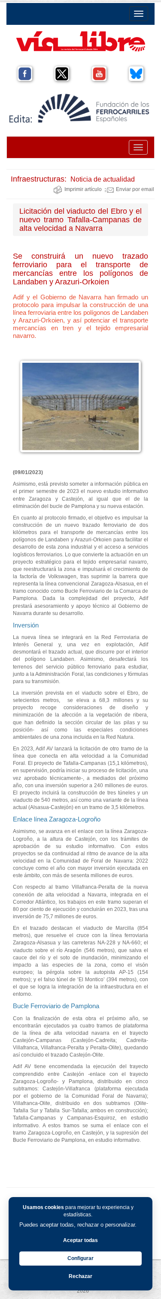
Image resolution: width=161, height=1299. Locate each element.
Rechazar (80, 1276)
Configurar (80, 1258)
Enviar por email (135, 189)
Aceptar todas (80, 1240)
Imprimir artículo (83, 189)
